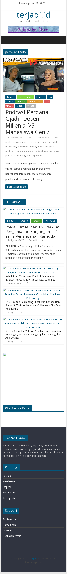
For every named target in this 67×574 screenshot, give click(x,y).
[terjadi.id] (6, 40)
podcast (39, 151)
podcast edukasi (52, 151)
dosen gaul (35, 142)
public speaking (34, 155)
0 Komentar (44, 137)
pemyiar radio (27, 151)
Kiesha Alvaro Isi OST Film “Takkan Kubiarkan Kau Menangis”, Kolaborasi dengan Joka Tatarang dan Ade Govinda (33, 334)
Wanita (30, 105)
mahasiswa (10, 146)
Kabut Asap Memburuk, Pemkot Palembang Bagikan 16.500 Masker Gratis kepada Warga (30, 277)
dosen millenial (49, 142)
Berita (10, 220)
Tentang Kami (11, 519)
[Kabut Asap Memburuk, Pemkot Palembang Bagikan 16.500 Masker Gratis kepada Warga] (32, 268)
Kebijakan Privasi (12, 535)
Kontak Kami (10, 524)
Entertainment (25, 97)
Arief (31, 137)
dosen (25, 142)
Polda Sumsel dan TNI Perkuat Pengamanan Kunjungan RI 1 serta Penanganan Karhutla (32, 231)
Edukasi (11, 97)
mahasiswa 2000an (27, 146)
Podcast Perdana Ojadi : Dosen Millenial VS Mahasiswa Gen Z (27, 122)
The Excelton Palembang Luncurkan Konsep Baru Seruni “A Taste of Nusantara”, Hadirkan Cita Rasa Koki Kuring (33, 305)
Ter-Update (23, 220)
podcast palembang (15, 155)
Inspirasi (40, 97)
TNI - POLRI (50, 220)
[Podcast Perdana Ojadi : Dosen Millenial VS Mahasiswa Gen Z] (33, 60)
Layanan (7, 530)
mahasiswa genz (46, 146)
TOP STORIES (35, 101)
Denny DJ (33, 240)
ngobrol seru (11, 151)
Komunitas (9, 492)
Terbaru (21, 101)
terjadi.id (33, 14)
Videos (20, 105)
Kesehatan (9, 481)
